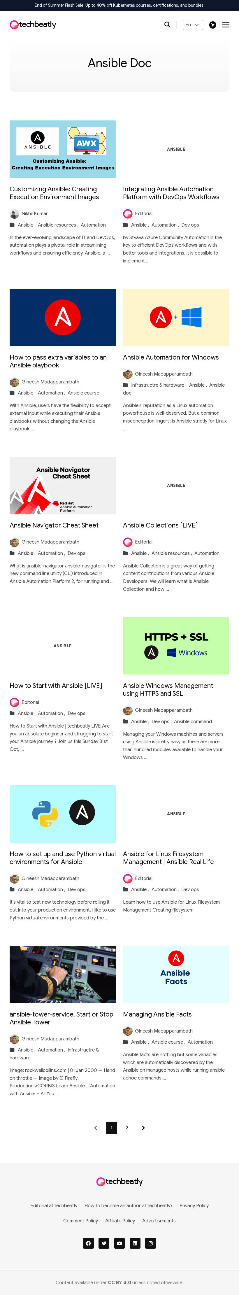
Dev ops (190, 225)
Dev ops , (162, 722)
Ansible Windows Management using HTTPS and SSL (168, 690)
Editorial (143, 214)
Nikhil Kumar (35, 214)
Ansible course (83, 393)
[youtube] (119, 1243)
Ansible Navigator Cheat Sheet (54, 525)
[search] (170, 25)
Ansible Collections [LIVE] (160, 525)
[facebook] (88, 1243)
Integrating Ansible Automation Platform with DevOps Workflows (171, 193)
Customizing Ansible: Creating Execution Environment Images (54, 193)
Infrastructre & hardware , (159, 385)
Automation (93, 225)
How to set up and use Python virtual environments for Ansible (63, 858)
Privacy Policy (194, 1206)
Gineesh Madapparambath (50, 382)
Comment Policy (80, 1221)
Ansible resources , (59, 225)
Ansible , (27, 225)
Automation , (166, 225)
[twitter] (104, 1243)
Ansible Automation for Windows (171, 357)
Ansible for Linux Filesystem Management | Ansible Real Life (168, 858)
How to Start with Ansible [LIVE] (56, 686)
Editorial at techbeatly (53, 1206)
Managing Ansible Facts (157, 1014)
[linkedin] (135, 1243)
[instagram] (150, 1243)
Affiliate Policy (120, 1221)
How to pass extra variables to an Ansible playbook (58, 361)
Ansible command (193, 722)
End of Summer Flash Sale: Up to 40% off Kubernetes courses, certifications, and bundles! (120, 5)
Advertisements (159, 1221)
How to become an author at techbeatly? (129, 1206)
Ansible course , (169, 1042)
